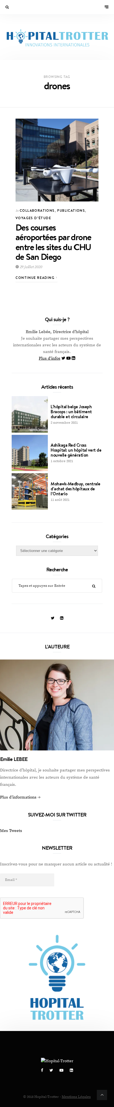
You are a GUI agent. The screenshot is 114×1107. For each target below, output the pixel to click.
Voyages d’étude (33, 218)
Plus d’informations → (20, 797)
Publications (71, 210)
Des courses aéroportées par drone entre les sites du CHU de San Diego (53, 242)
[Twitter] (63, 358)
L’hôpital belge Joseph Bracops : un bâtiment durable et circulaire (71, 412)
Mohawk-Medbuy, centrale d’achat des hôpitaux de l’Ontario (75, 489)
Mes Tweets (11, 830)
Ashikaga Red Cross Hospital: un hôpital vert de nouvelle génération (76, 450)
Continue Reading (35, 277)
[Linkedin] (73, 358)
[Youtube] (69, 358)
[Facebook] (42, 1070)
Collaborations (37, 210)
